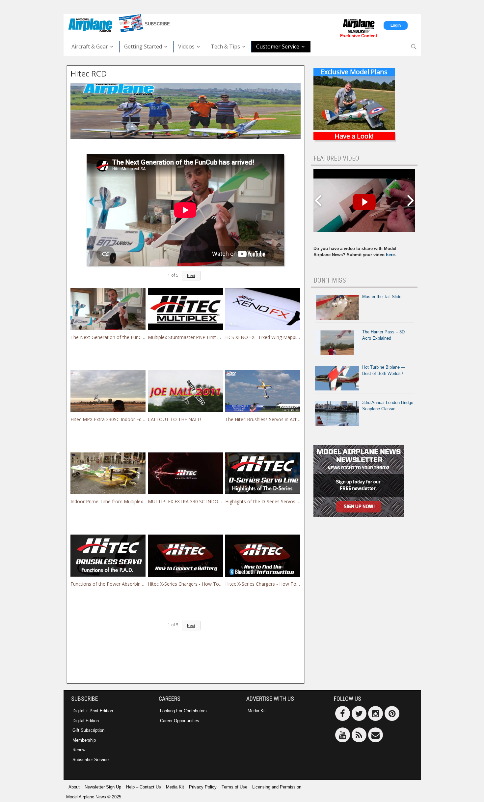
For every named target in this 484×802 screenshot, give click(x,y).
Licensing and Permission (276, 787)
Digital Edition (85, 720)
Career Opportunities (179, 720)
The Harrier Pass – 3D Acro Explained (383, 335)
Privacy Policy (203, 787)
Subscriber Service (90, 759)
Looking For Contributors (183, 710)
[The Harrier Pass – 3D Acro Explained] (337, 342)
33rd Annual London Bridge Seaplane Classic (387, 406)
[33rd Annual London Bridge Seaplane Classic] (337, 413)
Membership (84, 740)
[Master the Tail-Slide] (337, 307)
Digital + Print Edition (92, 710)
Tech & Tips (225, 46)
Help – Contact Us (143, 787)
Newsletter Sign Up (103, 787)
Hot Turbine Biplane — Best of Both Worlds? (383, 370)
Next (191, 275)
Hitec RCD (88, 73)
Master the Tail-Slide (381, 296)
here (390, 254)
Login (395, 25)
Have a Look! (354, 136)
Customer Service (277, 46)
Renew (78, 749)
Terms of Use (234, 787)
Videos (186, 46)
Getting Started (143, 46)
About (74, 787)
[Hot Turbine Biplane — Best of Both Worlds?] (337, 378)
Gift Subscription (88, 730)
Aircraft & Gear (89, 46)
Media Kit (257, 710)
